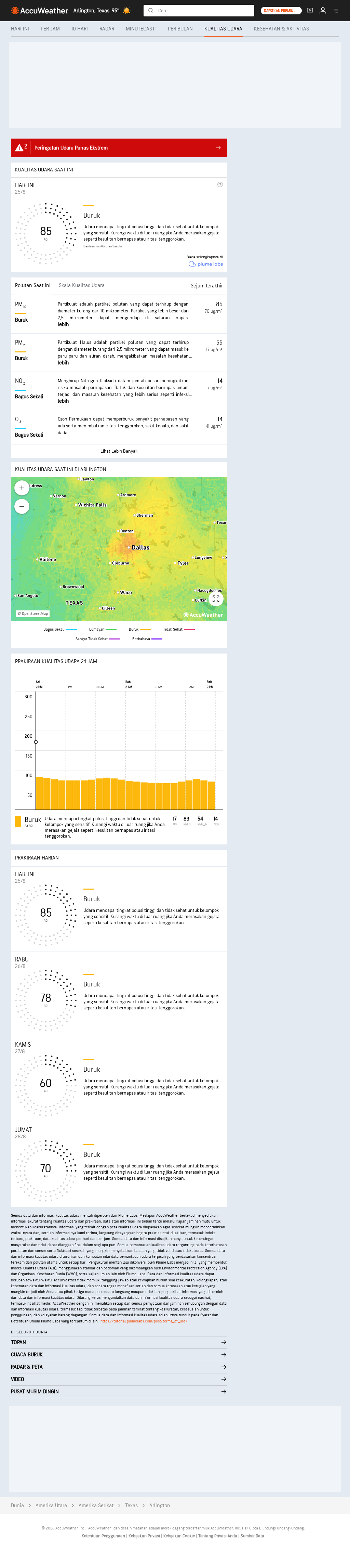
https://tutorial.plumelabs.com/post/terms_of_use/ (143, 1321)
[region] (119, 549)
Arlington (159, 1505)
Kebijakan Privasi (145, 1536)
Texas (131, 1505)
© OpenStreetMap (32, 613)
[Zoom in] (21, 487)
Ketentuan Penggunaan (104, 1536)
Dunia (17, 1505)
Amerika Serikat (96, 1505)
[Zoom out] (21, 506)
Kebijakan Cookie (179, 1536)
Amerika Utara (51, 1505)
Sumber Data (252, 1536)
